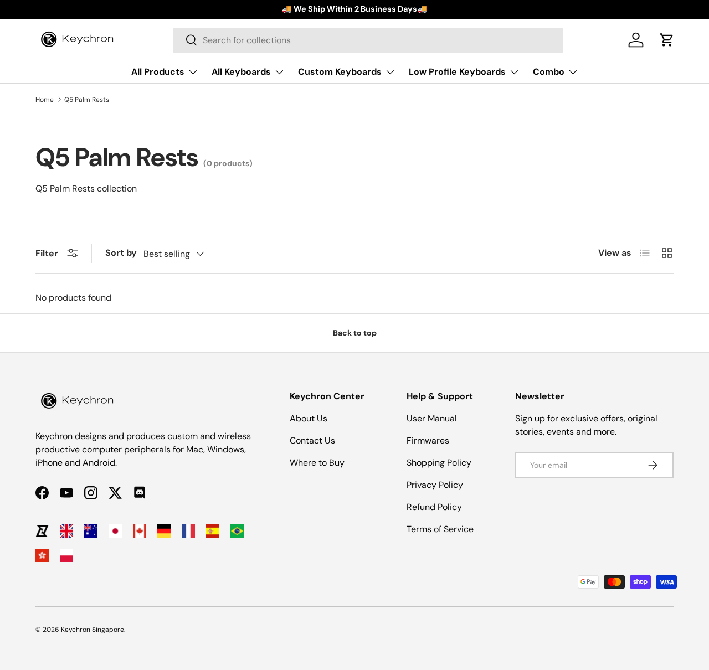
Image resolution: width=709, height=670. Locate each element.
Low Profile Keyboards (457, 72)
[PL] (66, 555)
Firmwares (428, 440)
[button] (667, 40)
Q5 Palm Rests (86, 99)
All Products (157, 72)
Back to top (355, 333)
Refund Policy (434, 507)
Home (44, 99)
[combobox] (368, 40)
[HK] (42, 555)
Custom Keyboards (340, 72)
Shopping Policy (439, 462)
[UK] (66, 531)
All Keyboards (241, 72)
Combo (548, 72)
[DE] (164, 531)
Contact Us (312, 440)
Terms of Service (440, 529)
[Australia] (91, 531)
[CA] (139, 531)
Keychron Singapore (92, 629)
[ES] (213, 531)
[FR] (188, 531)
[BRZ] (237, 531)
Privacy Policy (435, 485)
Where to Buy (317, 462)
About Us (308, 418)
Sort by (121, 253)
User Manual (432, 418)
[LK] (42, 531)
